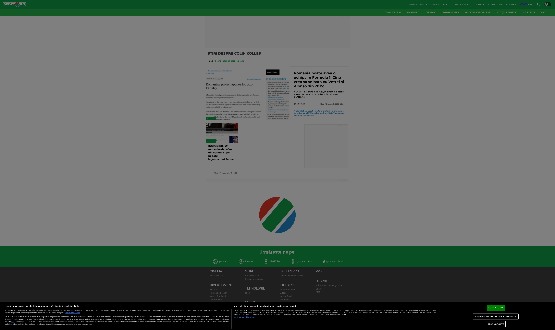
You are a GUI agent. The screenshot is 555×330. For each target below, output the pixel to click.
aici (12, 321)
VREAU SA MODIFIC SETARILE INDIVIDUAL (496, 316)
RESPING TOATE (496, 324)
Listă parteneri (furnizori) (245, 317)
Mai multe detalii (72, 313)
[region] (277, 316)
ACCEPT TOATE (495, 308)
